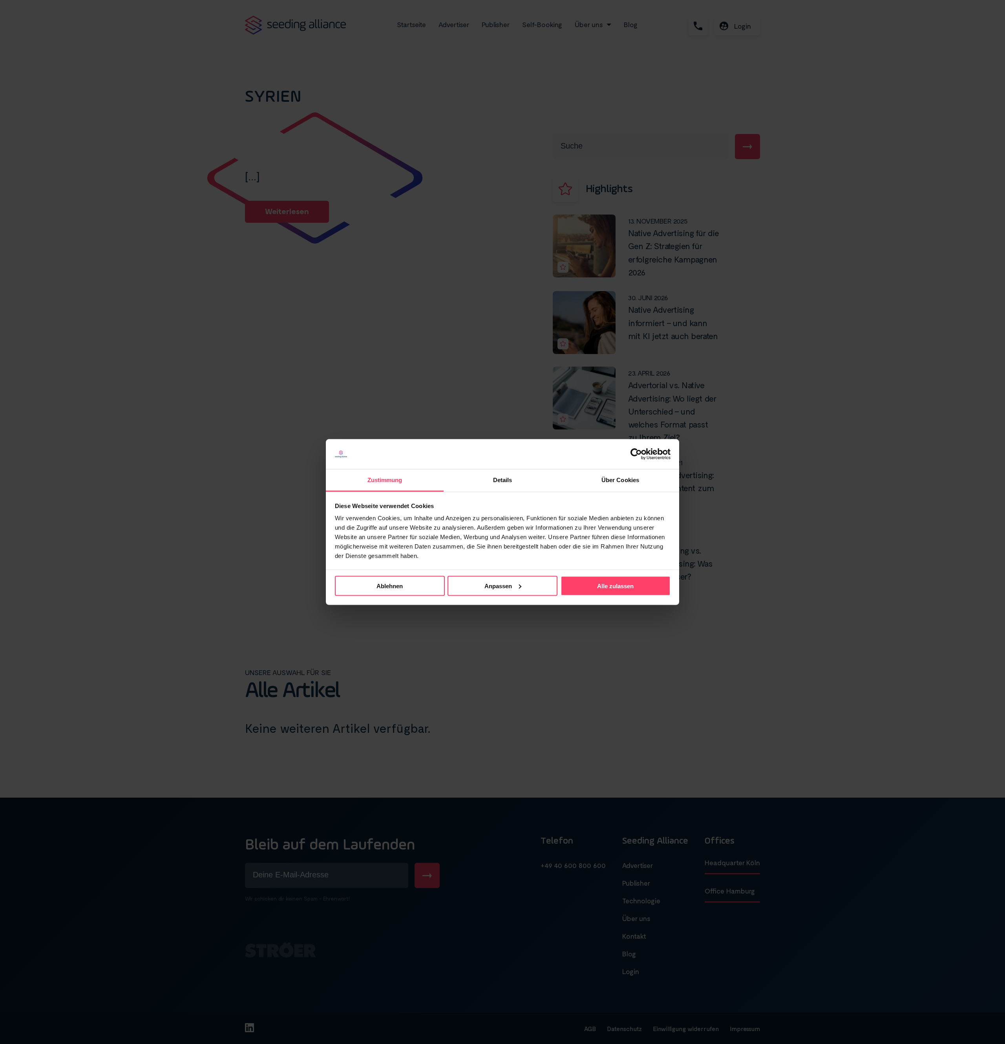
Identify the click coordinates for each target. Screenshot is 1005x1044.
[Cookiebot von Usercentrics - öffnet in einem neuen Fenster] (636, 454)
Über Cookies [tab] (620, 480)
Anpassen (498, 585)
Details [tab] (502, 480)
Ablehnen (389, 585)
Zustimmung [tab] (384, 480)
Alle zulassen (615, 585)
